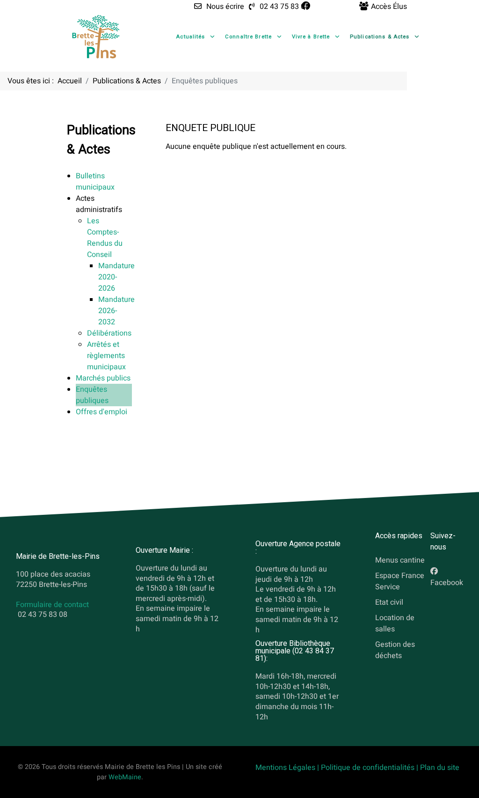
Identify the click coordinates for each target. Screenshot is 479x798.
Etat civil (389, 602)
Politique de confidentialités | (370, 767)
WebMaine (125, 777)
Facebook (446, 582)
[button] (99, 204)
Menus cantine (400, 560)
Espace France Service (399, 581)
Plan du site (439, 767)
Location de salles (394, 623)
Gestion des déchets (395, 649)
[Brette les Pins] (96, 36)
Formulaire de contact (52, 604)
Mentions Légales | (288, 767)
